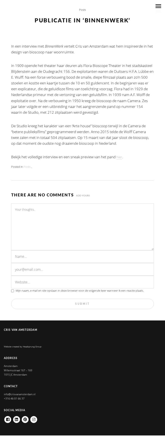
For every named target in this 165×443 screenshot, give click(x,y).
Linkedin (16, 418)
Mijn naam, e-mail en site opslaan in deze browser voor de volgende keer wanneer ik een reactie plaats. (80, 290)
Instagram (33, 418)
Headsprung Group (32, 346)
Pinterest (25, 418)
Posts (82, 10)
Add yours (83, 195)
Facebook (7, 418)
